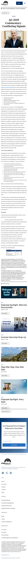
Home (2, 481)
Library (3, 519)
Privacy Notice (4, 535)
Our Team (3, 484)
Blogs (4, 8)
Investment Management (7, 503)
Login (2, 492)
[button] (25, 3)
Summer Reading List (6, 521)
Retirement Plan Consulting (8, 508)
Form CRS (3, 529)
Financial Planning (5, 500)
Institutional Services (6, 505)
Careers (3, 487)
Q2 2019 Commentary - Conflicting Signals (15, 8)
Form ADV (3, 532)
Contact (3, 489)
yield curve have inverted (7, 87)
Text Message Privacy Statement (9, 537)
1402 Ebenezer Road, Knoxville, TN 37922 (10, 558)
